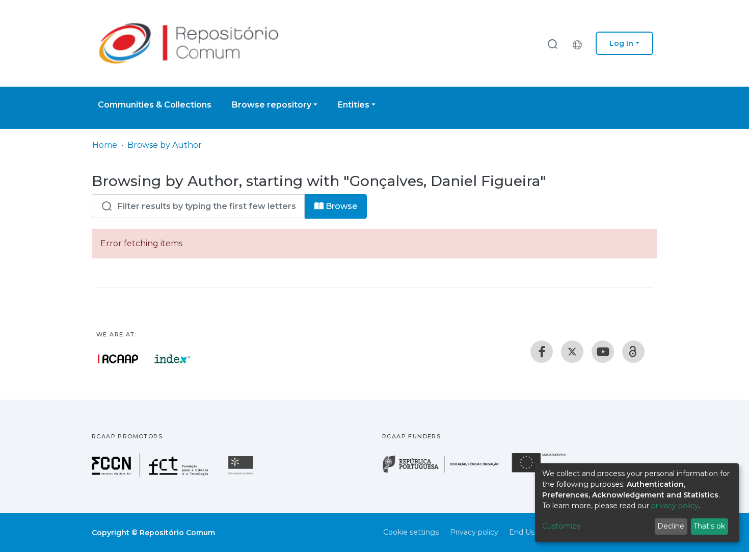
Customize (561, 526)
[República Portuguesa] (446, 472)
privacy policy (675, 505)
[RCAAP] (633, 351)
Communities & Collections (154, 105)
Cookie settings (411, 532)
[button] (580, 43)
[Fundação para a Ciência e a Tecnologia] (151, 474)
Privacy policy (474, 532)
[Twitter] (572, 351)
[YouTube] (603, 351)
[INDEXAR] (172, 359)
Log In (621, 43)
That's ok (709, 526)
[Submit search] (552, 43)
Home (104, 145)
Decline (670, 526)
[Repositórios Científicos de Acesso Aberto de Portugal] (118, 359)
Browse (340, 206)
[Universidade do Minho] (242, 474)
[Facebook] (541, 351)
